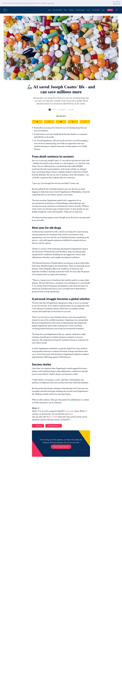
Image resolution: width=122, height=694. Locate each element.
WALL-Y (54, 109)
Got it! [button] (116, 3)
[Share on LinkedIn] (61, 122)
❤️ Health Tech (38, 425)
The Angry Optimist (57, 10)
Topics (88, 10)
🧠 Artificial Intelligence (54, 425)
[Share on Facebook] (49, 122)
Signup (110, 10)
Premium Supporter (80, 10)
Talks (65, 10)
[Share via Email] (73, 122)
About (49, 10)
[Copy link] (85, 122)
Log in (103, 10)
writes (76, 163)
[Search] (116, 10)
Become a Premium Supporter (61, 446)
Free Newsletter (96, 10)
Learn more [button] (50, 3)
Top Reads (71, 10)
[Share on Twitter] (37, 122)
